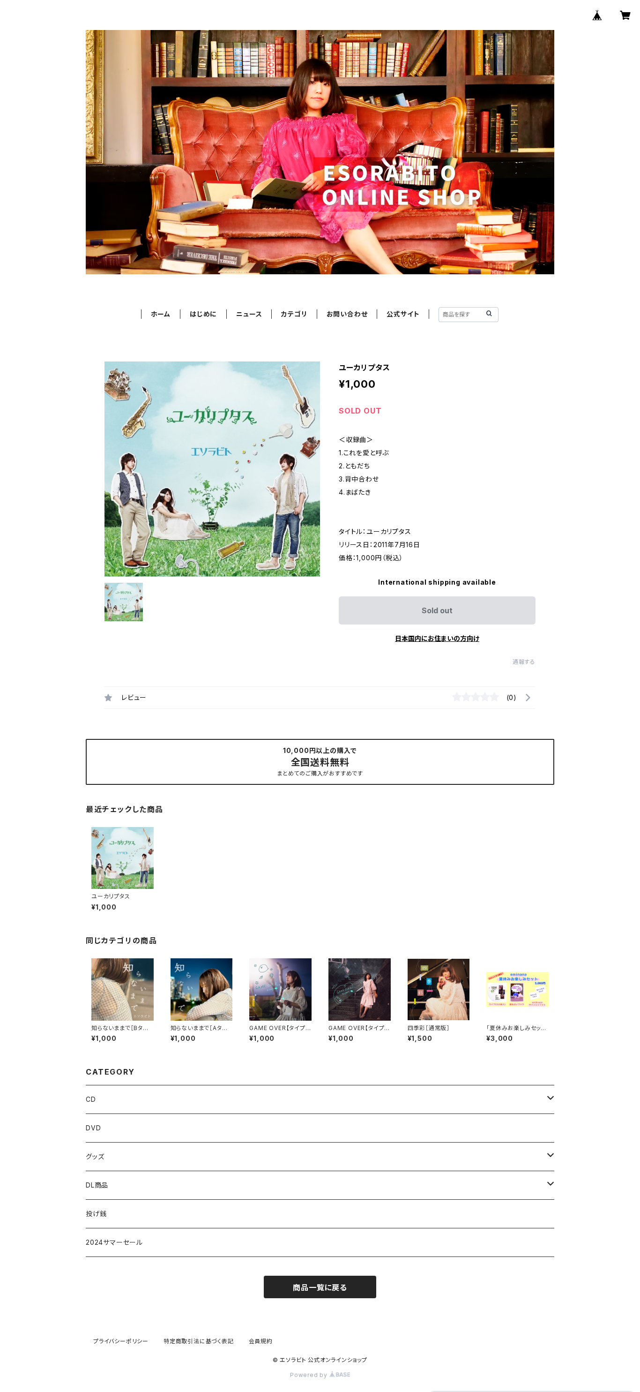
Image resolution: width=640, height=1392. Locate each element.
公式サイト (403, 314)
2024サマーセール (114, 1242)
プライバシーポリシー (121, 1341)
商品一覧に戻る (320, 1287)
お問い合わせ (347, 314)
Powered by (309, 1374)
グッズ (95, 1156)
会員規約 (261, 1341)
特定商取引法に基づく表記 (199, 1341)
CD (91, 1099)
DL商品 (97, 1185)
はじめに (203, 314)
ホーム (161, 314)
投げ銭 (96, 1214)
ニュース (249, 314)
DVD (93, 1128)
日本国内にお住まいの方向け (437, 638)
